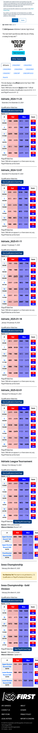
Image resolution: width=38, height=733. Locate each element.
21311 (25, 664)
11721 (26, 211)
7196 (25, 205)
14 (4, 218)
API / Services (6, 706)
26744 (26, 636)
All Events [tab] (6, 65)
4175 (15, 617)
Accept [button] (15, 20)
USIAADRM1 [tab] (16, 65)
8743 (20, 636)
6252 (10, 617)
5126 (20, 617)
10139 (20, 192)
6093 (15, 127)
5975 (15, 630)
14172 (10, 624)
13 (4, 146)
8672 (26, 153)
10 (4, 211)
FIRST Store (5, 714)
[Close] (34, 575)
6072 (20, 643)
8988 (10, 140)
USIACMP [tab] (17, 73)
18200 (26, 611)
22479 (10, 134)
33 (4, 630)
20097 (27, 127)
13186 (26, 624)
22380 (27, 146)
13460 (10, 630)
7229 (25, 680)
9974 (25, 630)
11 (4, 140)
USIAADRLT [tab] (6, 73)
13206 (10, 636)
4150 (10, 611)
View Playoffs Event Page (22, 522)
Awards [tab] (5, 77)
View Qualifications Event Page (12, 111)
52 (4, 643)
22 (4, 515)
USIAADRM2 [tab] (28, 65)
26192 (16, 643)
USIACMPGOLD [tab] (28, 73)
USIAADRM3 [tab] (7, 69)
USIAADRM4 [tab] (18, 69)
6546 (20, 624)
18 (4, 617)
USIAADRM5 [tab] (30, 69)
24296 (16, 121)
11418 (16, 611)
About (22, 706)
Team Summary (18, 53)
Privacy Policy (25, 714)
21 (4, 373)
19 (4, 367)
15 (4, 224)
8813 (21, 121)
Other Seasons (17, 59)
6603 (26, 121)
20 (4, 444)
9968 (25, 643)
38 (4, 636)
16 (4, 153)
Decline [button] (22, 20)
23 (4, 624)
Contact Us (5, 710)
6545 (9, 211)
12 (4, 295)
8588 (26, 134)
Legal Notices (6, 719)
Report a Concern (27, 719)
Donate (23, 710)
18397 (31, 664)
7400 (10, 121)
